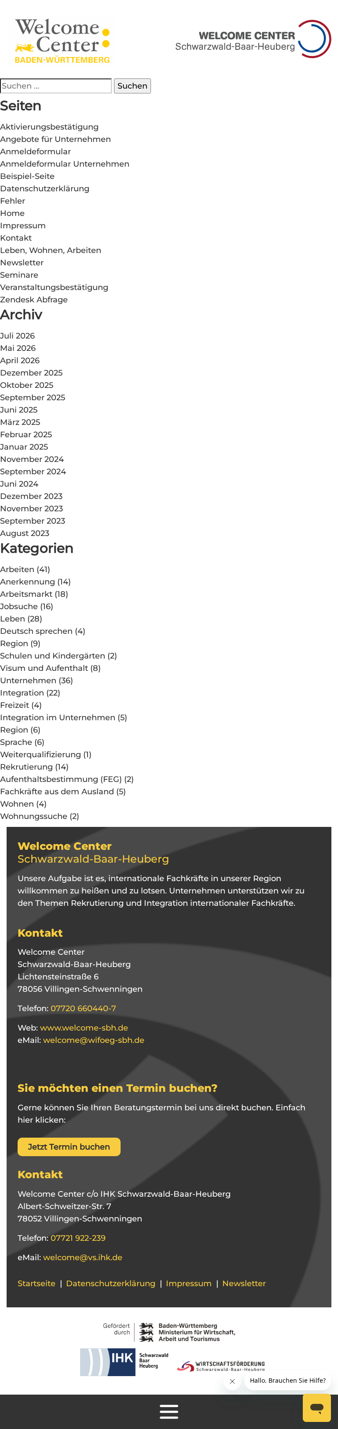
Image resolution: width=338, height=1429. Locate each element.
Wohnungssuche (33, 816)
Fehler (12, 201)
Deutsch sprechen (36, 631)
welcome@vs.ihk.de (81, 1257)
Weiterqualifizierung (40, 754)
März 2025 (20, 422)
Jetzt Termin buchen (69, 1147)
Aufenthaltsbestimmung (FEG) (61, 779)
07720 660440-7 (82, 1008)
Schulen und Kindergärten (52, 656)
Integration (22, 693)
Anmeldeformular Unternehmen (64, 164)
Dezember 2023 (31, 496)
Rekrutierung (26, 767)
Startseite (36, 1283)
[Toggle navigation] (169, 1412)
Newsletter (22, 263)
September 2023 (32, 521)
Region (14, 643)
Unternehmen (28, 680)
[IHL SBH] (121, 1365)
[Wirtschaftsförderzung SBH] (217, 1365)
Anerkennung (27, 582)
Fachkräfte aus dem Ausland (57, 791)
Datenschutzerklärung (44, 189)
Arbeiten (17, 569)
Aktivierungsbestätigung (49, 127)
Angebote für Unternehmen (55, 139)
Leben (12, 619)
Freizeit (14, 705)
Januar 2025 (24, 447)
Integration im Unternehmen (57, 717)
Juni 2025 (18, 410)
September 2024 (33, 471)
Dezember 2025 (31, 373)
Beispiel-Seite (27, 176)
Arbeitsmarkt (26, 594)
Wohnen (17, 804)
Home (12, 213)
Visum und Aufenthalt (44, 668)
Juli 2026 (17, 336)
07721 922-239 (77, 1238)
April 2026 (20, 360)
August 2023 (24, 533)
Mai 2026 (18, 348)
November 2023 (31, 509)
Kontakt (16, 238)
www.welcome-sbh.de (83, 1028)
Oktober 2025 (26, 385)
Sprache (16, 742)
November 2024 (32, 459)
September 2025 (32, 397)
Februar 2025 (26, 434)
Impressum (23, 226)
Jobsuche (19, 606)
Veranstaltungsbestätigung (54, 287)
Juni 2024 (19, 484)
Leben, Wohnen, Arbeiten (50, 250)
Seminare (19, 275)
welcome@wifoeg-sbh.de (92, 1040)
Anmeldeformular (35, 151)
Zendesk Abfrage (34, 300)
